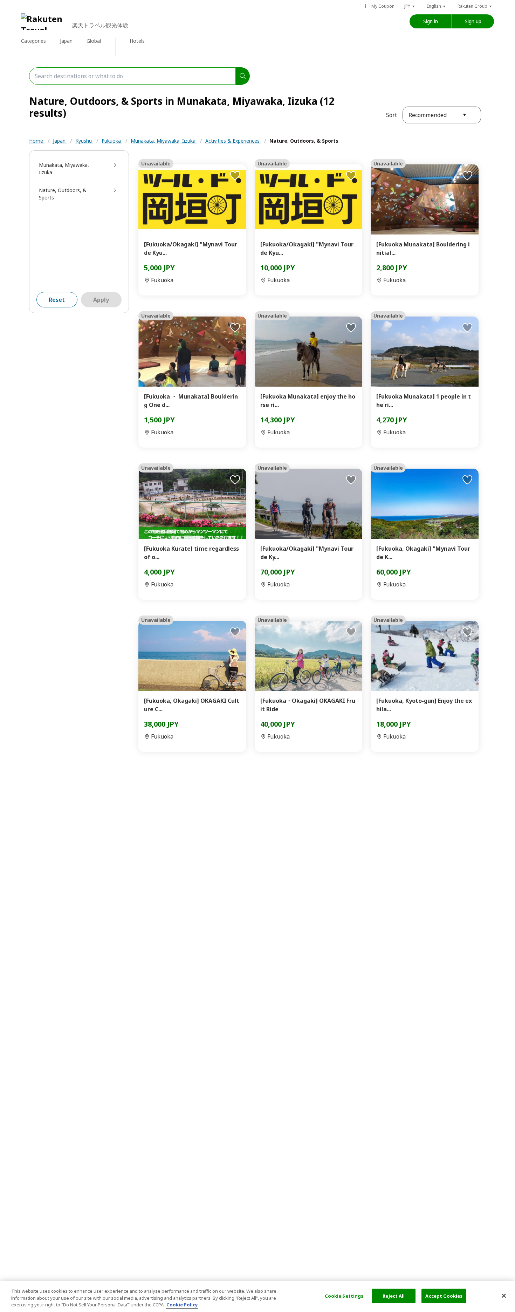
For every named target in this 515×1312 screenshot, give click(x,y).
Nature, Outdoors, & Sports (303, 140)
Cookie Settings (344, 1295)
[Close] (503, 1295)
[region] (257, 1296)
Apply (101, 300)
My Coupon (382, 6)
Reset (57, 300)
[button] (410, 6)
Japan (60, 140)
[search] (243, 76)
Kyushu (84, 140)
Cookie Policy (182, 1304)
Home (36, 140)
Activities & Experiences (233, 140)
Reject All (394, 1295)
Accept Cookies (443, 1295)
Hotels (137, 41)
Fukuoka (112, 140)
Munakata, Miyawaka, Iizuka (164, 140)
